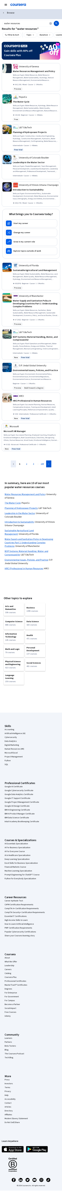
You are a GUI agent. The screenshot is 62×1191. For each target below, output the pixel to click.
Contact (8, 1103)
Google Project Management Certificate (22, 802)
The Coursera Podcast (14, 1053)
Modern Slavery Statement (16, 1118)
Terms (7, 1087)
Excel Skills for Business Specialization (21, 863)
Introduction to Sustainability (19, 522)
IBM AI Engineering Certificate (17, 809)
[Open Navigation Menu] (5, 4)
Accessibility (10, 1099)
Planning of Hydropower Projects (21, 508)
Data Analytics (11, 741)
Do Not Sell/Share (12, 1122)
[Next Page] (48, 463)
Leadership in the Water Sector (20, 513)
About (7, 957)
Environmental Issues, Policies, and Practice (26, 560)
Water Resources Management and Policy (25, 494)
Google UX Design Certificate (17, 806)
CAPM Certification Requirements (19, 904)
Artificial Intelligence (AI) (15, 733)
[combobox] (24, 23)
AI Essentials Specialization (16, 843)
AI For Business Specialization (17, 847)
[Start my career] (31, 223)
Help (7, 1095)
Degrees (8, 988)
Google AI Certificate (14, 786)
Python (8, 760)
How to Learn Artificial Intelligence (19, 924)
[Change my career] (31, 233)
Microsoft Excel (11, 752)
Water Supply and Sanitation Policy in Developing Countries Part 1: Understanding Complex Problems (29, 543)
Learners (8, 1038)
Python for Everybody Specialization (20, 878)
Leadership (9, 965)
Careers (8, 969)
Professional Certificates (15, 981)
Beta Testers (10, 1046)
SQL (6, 764)
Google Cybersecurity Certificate (19, 790)
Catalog (8, 973)
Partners (8, 1042)
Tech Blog (9, 1057)
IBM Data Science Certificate (17, 817)
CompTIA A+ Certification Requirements (22, 908)
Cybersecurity (11, 737)
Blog (7, 1049)
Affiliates (8, 1114)
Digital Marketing (12, 745)
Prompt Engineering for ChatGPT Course (22, 874)
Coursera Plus (11, 977)
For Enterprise (11, 992)
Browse (10, 12)
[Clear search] (50, 23)
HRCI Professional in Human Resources (24, 568)
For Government (12, 996)
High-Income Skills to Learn (16, 920)
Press (7, 1079)
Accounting (9, 729)
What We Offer (11, 961)
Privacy (8, 1091)
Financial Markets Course (15, 867)
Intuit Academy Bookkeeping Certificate (22, 821)
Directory (9, 1110)
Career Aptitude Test (14, 900)
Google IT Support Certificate (17, 798)
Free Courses (10, 1012)
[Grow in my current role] (31, 242)
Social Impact (10, 1008)
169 (42, 463)
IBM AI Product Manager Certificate (20, 813)
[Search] (56, 23)
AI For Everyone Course (15, 851)
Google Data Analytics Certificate (19, 794)
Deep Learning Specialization (17, 859)
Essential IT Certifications (16, 916)
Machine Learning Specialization (18, 870)
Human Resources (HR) (14, 749)
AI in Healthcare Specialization (17, 855)
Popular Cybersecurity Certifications (20, 931)
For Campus (10, 1000)
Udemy (8, 1016)
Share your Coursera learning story (20, 935)
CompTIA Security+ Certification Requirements (25, 912)
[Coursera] (18, 4)
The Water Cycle (13, 503)
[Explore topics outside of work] (31, 251)
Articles (8, 1106)
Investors (9, 1083)
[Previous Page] (13, 463)
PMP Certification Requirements (18, 927)
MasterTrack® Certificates (16, 985)
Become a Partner (12, 1004)
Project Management (14, 756)
